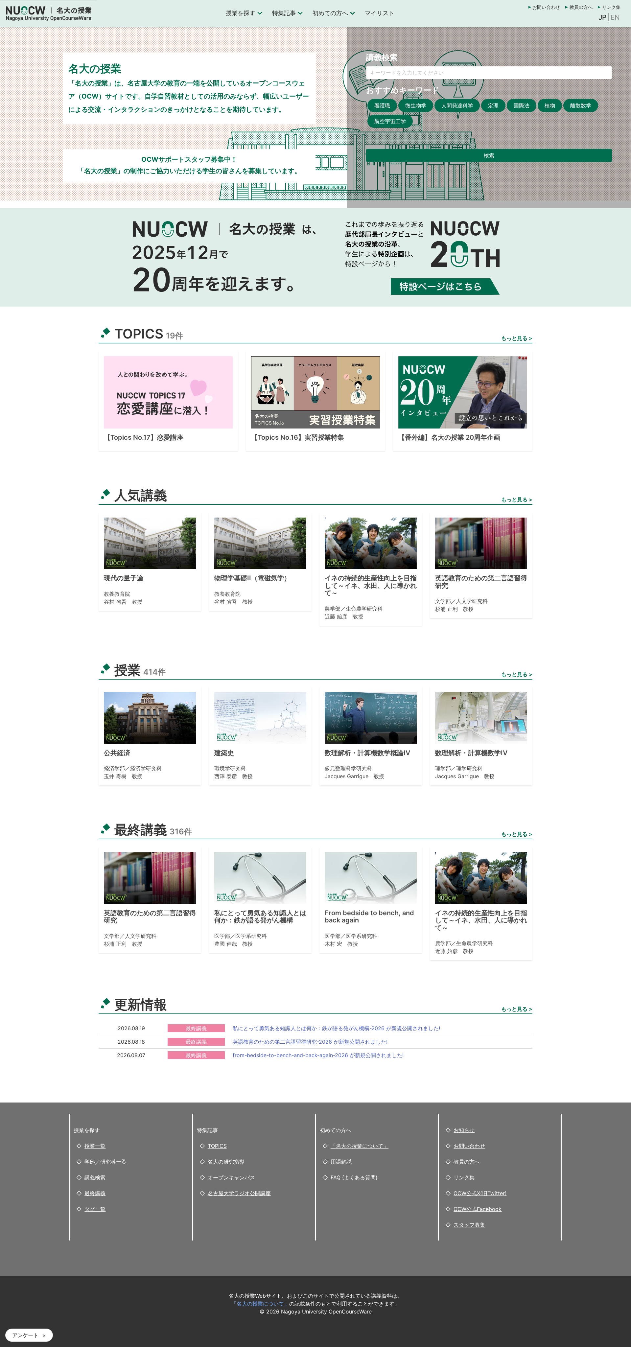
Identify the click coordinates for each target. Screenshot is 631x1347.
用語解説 (341, 1161)
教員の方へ (581, 7)
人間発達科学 (457, 105)
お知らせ (464, 1130)
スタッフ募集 (469, 1224)
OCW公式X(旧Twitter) (480, 1193)
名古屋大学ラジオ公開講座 (239, 1193)
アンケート (25, 1335)
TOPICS (217, 1146)
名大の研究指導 (226, 1161)
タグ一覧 (94, 1209)
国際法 (521, 105)
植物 (550, 105)
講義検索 (94, 1177)
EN (615, 17)
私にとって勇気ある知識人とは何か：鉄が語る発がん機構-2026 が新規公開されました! (336, 1028)
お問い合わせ (546, 7)
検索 (489, 155)
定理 (493, 105)
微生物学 (415, 105)
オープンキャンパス (231, 1177)
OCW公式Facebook (478, 1209)
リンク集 (611, 7)
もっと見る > (516, 338)
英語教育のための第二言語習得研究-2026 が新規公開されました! (310, 1041)
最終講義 (94, 1193)
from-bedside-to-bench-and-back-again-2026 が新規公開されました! (318, 1055)
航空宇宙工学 (390, 121)
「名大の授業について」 (359, 1146)
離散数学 (580, 105)
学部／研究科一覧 (105, 1161)
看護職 (382, 105)
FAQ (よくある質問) (354, 1177)
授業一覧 (94, 1146)
